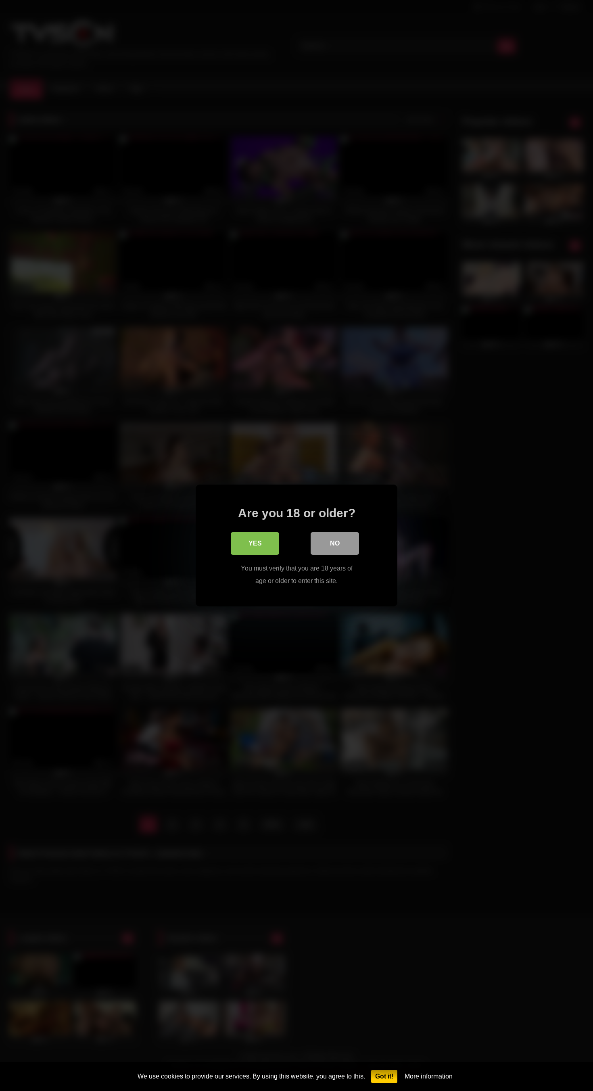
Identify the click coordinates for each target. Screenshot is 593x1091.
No (335, 543)
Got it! (384, 1076)
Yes (255, 543)
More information (429, 1076)
